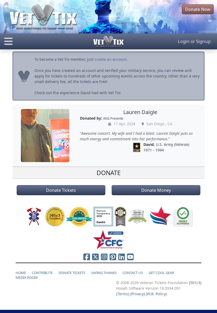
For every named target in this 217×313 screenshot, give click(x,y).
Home (21, 272)
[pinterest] (113, 256)
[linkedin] (121, 256)
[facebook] (86, 256)
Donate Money (156, 190)
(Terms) (122, 293)
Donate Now (197, 9)
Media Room (27, 277)
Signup (203, 41)
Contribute (42, 272)
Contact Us (133, 272)
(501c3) (195, 282)
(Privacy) (137, 293)
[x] (95, 256)
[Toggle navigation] (36, 41)
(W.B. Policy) (156, 293)
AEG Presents (113, 118)
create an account (110, 59)
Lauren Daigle (140, 112)
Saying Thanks (104, 272)
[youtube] (130, 256)
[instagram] (104, 256)
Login (183, 41)
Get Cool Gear (161, 272)
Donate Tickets (61, 190)
